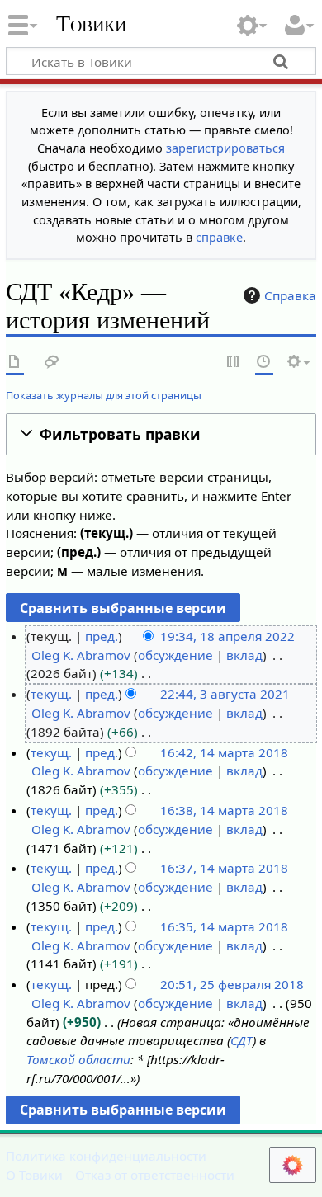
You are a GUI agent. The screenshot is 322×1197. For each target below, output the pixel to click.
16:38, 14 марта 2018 (224, 810)
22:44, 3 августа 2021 (225, 694)
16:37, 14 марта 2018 (224, 868)
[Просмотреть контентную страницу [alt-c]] (15, 362)
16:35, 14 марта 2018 (224, 926)
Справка (290, 295)
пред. (101, 636)
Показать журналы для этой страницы (103, 395)
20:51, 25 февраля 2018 (232, 984)
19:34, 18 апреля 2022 (227, 636)
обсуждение (175, 655)
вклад (244, 655)
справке (219, 237)
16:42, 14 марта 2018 (224, 752)
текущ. (51, 694)
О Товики (34, 1174)
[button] (161, 434)
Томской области (78, 1059)
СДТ (241, 1040)
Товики (91, 23)
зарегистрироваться (225, 148)
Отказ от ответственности (154, 1174)
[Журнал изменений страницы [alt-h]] (264, 362)
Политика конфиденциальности (106, 1156)
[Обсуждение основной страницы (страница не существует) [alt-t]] (52, 362)
